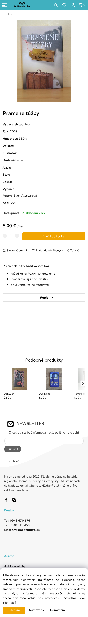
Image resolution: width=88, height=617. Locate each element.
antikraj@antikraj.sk (26, 530)
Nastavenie (37, 610)
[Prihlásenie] (72, 4)
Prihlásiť (12, 449)
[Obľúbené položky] (64, 5)
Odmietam (57, 610)
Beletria (7, 14)
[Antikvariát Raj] (7, 499)
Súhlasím (14, 610)
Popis (44, 297)
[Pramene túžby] (44, 61)
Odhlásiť (13, 461)
